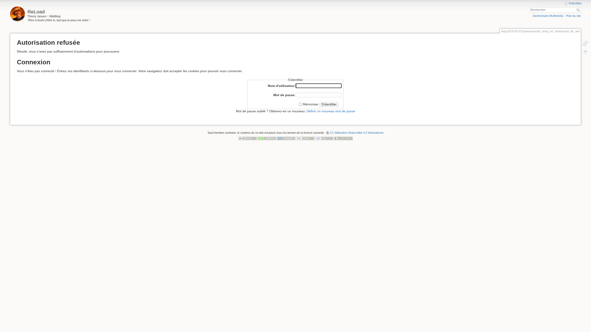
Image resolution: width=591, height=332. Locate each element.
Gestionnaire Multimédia (548, 16)
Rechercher (578, 10)
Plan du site (573, 16)
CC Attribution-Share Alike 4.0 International (356, 132)
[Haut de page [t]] (585, 51)
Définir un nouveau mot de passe (331, 111)
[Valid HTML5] (305, 138)
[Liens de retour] (585, 43)
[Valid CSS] (324, 138)
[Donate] (267, 138)
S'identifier (329, 104)
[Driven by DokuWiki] (343, 138)
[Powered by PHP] (286, 138)
